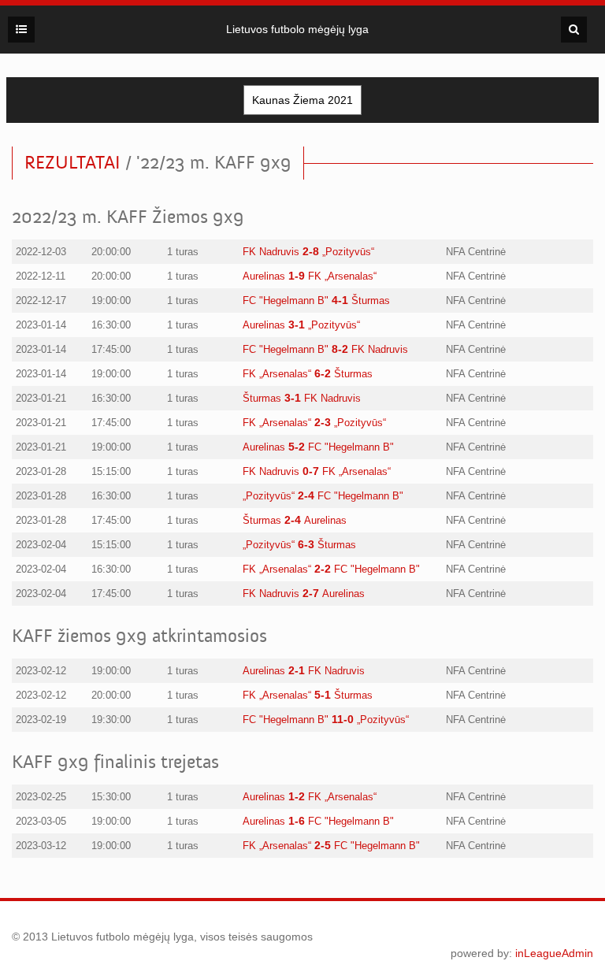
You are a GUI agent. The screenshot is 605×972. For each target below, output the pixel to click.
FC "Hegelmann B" (285, 300)
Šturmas (370, 300)
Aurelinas (264, 276)
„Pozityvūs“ (348, 252)
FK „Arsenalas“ (342, 276)
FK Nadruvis (271, 252)
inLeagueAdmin (554, 953)
